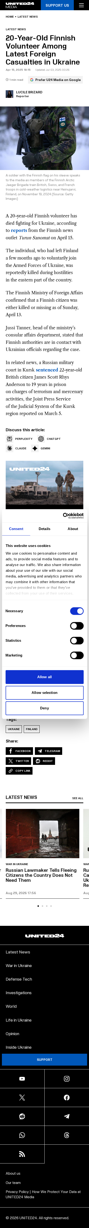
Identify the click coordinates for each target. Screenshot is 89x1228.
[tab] (38, 906)
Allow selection (44, 693)
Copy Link (22, 771)
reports (19, 230)
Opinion (12, 1033)
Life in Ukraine (19, 1020)
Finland (31, 729)
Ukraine (14, 729)
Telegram (52, 751)
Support (44, 1059)
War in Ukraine (17, 864)
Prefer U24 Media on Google (58, 79)
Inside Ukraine (19, 1047)
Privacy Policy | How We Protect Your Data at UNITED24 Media (43, 1194)
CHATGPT (54, 439)
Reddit (48, 761)
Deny (44, 708)
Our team (13, 1182)
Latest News (18, 952)
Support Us (57, 5)
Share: (12, 741)
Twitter (22, 761)
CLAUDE (20, 448)
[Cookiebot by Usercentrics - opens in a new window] (63, 516)
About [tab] (73, 529)
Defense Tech (19, 979)
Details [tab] (44, 529)
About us (13, 1173)
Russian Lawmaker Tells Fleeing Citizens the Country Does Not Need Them (41, 875)
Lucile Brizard (29, 92)
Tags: (11, 719)
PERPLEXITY (24, 439)
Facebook (23, 751)
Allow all (44, 677)
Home (10, 16)
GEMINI (45, 448)
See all (77, 798)
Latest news (28, 16)
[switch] (77, 626)
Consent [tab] (16, 529)
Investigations (19, 992)
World (11, 1006)
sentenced (47, 370)
